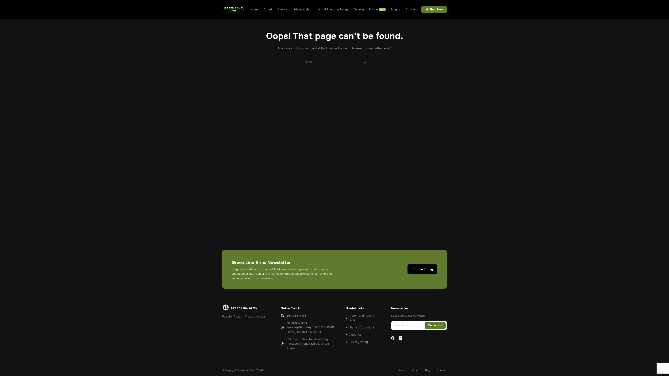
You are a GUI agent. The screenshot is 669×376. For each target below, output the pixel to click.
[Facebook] (392, 338)
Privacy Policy (358, 342)
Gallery (359, 9)
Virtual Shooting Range (333, 9)
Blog (394, 9)
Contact (411, 9)
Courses (283, 9)
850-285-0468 (296, 316)
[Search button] (365, 62)
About (268, 9)
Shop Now (436, 9)
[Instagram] (400, 338)
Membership (302, 9)
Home (255, 9)
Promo (377, 9)
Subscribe (435, 325)
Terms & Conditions (362, 327)
